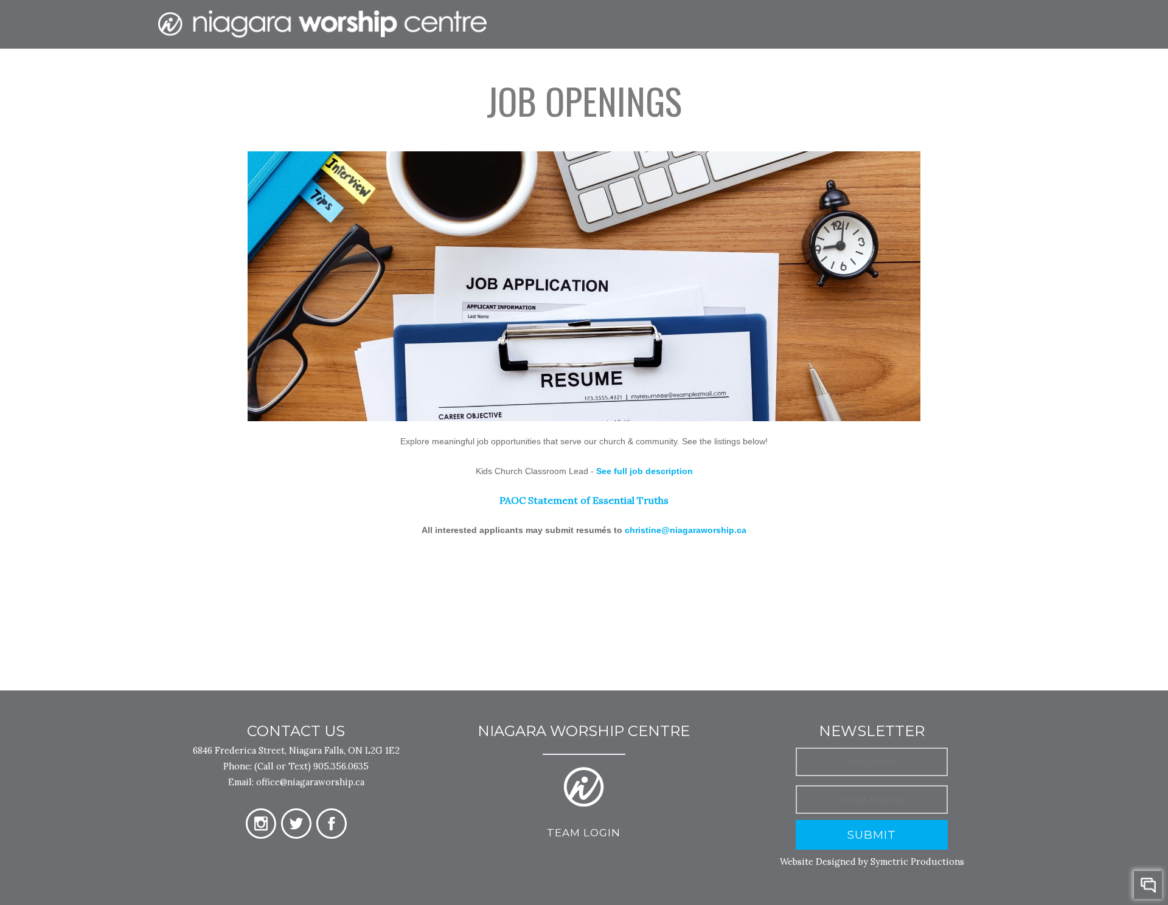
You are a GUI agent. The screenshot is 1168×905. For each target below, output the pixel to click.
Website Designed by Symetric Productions (872, 861)
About (567, 72)
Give (798, 72)
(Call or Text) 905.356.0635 (311, 766)
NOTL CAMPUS (957, 72)
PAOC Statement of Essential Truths (584, 500)
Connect (640, 72)
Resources (726, 72)
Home (505, 72)
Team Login (583, 833)
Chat (1148, 885)
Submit (871, 835)
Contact (864, 72)
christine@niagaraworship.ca (685, 530)
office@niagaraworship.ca (310, 782)
